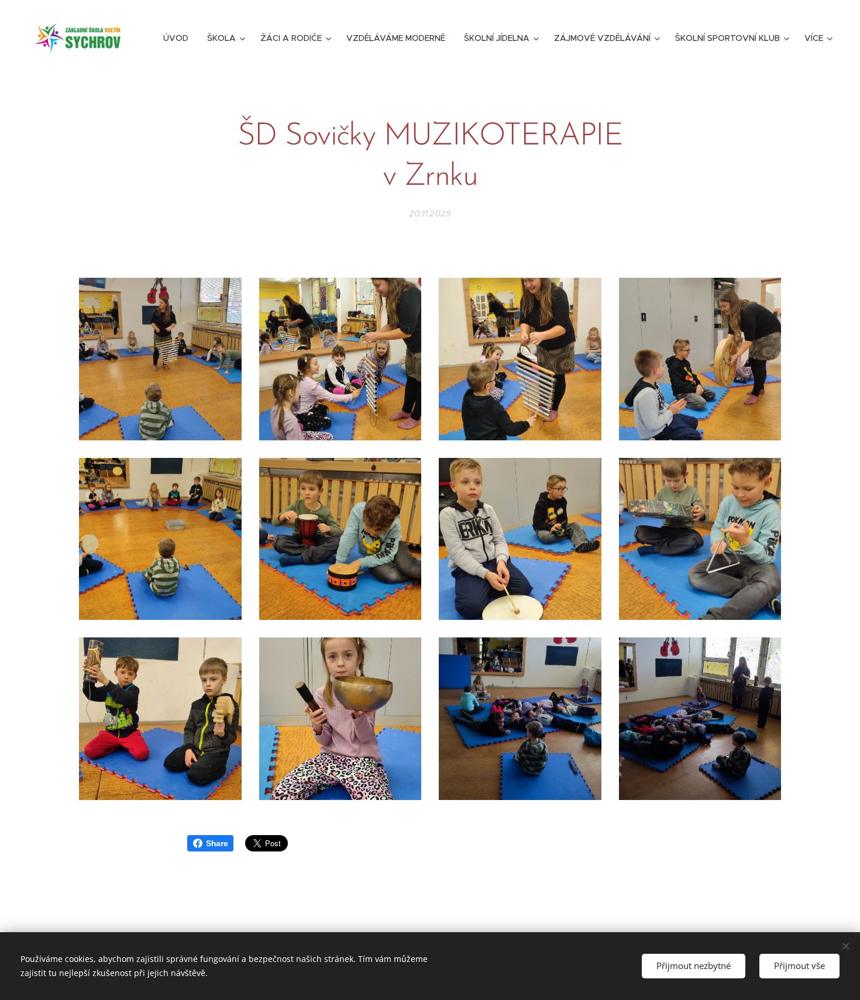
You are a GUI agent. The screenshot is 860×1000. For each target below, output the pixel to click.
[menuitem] (179, 38)
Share (217, 843)
